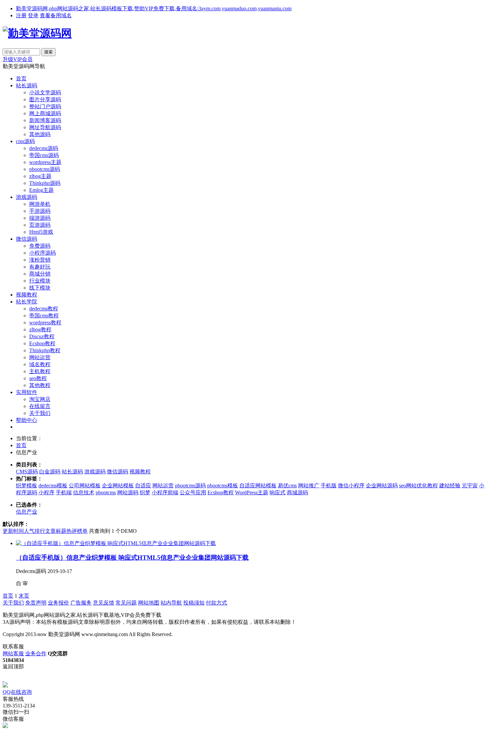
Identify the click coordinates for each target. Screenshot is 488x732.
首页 (21, 78)
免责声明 (35, 603)
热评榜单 (77, 531)
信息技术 (83, 492)
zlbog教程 (40, 329)
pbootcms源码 (44, 169)
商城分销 (39, 274)
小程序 (46, 492)
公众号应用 (193, 492)
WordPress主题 (251, 492)
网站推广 (308, 485)
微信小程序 (351, 485)
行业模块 (39, 281)
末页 (24, 596)
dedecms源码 (43, 148)
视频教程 (26, 294)
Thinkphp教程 (44, 350)
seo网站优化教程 (418, 485)
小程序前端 (165, 492)
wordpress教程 (45, 322)
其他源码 (39, 134)
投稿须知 (193, 603)
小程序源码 (42, 253)
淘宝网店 (39, 399)
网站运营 (39, 357)
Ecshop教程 (42, 343)
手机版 (329, 485)
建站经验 (449, 485)
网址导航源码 (45, 127)
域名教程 (39, 364)
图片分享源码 (45, 99)
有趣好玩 (39, 267)
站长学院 (26, 301)
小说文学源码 (45, 92)
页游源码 (39, 225)
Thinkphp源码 (44, 183)
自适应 (143, 485)
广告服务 (81, 603)
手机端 (64, 492)
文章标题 (55, 531)
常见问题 (126, 603)
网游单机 (39, 204)
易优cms (287, 485)
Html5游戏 (41, 232)
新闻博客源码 (45, 120)
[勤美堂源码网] (37, 33)
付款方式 (216, 603)
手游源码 (39, 211)
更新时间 (13, 531)
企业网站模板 (118, 485)
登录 (33, 15)
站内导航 (171, 603)
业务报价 (58, 603)
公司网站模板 (85, 485)
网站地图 (148, 603)
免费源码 (39, 246)
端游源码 (39, 218)
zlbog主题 (40, 176)
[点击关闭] (3, 679)
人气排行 (34, 531)
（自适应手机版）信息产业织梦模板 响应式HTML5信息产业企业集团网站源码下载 (132, 557)
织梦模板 (26, 485)
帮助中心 (26, 420)
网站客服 (13, 653)
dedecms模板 (53, 485)
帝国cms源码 (44, 155)
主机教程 (39, 371)
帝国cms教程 (44, 315)
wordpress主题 (45, 162)
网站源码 (127, 492)
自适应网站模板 (258, 485)
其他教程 (39, 385)
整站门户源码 (45, 106)
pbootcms (106, 492)
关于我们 (39, 413)
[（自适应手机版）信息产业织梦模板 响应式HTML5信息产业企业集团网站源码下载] (116, 543)
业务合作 (35, 653)
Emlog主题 (41, 190)
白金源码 (49, 471)
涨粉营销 (39, 260)
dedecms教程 (43, 308)
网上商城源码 (45, 113)
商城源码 (297, 492)
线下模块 (39, 287)
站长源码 (26, 85)
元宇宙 (470, 485)
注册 (21, 15)
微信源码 (26, 239)
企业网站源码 (382, 485)
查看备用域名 (56, 15)
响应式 (277, 492)
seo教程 (38, 378)
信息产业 (26, 512)
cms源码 (25, 141)
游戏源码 (26, 197)
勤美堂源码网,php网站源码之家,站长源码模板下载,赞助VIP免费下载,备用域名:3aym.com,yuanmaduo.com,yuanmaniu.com (153, 8)
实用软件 (26, 392)
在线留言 (39, 406)
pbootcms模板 (222, 485)
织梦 (145, 492)
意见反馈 (103, 603)
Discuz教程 (41, 336)
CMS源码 (27, 471)
